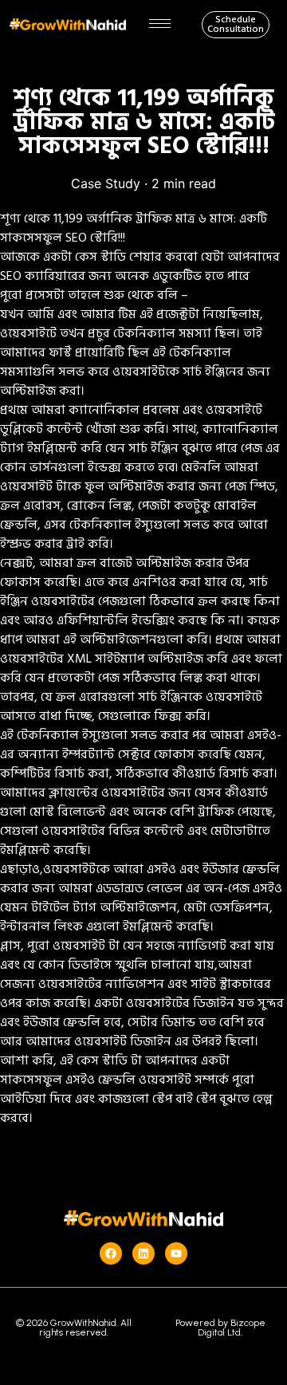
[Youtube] (176, 1253)
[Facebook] (111, 1253)
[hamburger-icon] (160, 23)
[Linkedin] (143, 1253)
